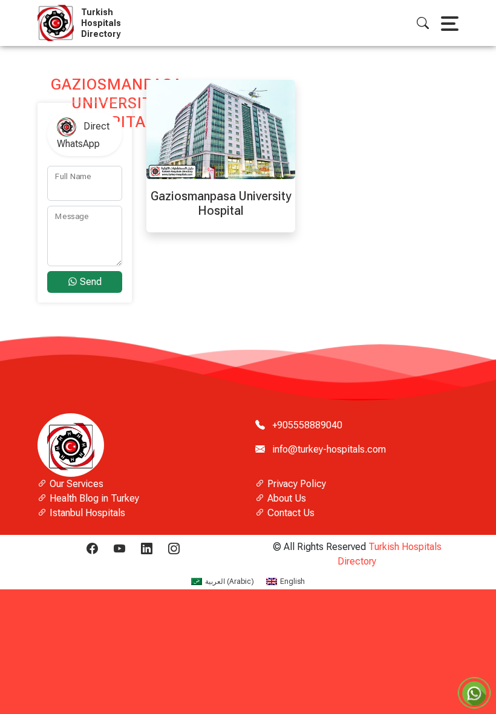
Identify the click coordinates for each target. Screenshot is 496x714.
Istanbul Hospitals (86, 513)
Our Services (75, 484)
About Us (285, 498)
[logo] (58, 23)
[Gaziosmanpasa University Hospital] (220, 128)
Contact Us (290, 513)
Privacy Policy (295, 484)
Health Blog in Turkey (93, 498)
